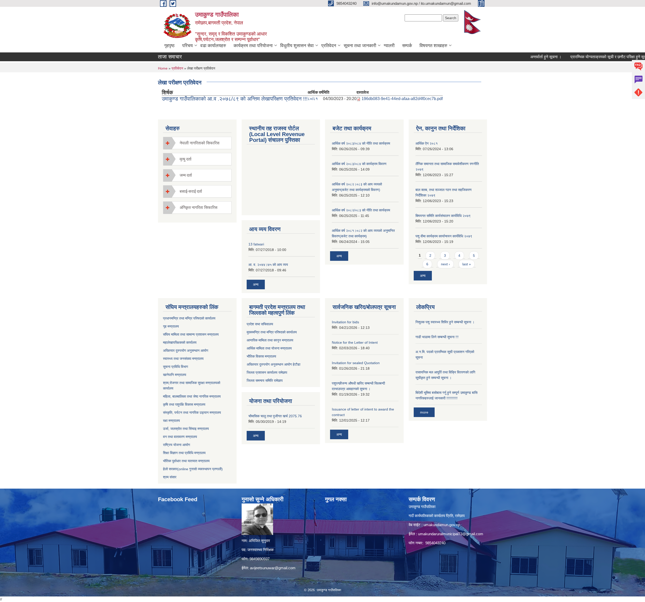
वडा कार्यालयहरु (213, 45)
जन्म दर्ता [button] (186, 175)
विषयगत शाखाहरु (433, 45)
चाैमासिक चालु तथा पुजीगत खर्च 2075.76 (275, 416)
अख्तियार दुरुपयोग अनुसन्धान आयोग (185, 350)
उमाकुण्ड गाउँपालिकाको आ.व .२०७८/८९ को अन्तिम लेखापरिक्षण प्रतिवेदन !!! (235, 99)
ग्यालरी (389, 45)
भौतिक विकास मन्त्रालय (261, 356)
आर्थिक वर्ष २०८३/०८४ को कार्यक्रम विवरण (359, 164)
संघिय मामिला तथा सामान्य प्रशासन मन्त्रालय (191, 334)
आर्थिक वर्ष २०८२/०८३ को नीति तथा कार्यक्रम (361, 210)
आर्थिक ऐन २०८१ (426, 143)
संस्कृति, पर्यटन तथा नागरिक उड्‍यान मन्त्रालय (192, 412)
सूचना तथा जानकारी (360, 45)
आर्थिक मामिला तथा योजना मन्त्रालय (269, 348)
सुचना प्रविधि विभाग (175, 367)
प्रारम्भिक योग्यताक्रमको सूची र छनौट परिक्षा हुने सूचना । (596, 57)
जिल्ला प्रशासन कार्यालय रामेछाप (267, 372)
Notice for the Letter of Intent (355, 342)
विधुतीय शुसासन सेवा (297, 45)
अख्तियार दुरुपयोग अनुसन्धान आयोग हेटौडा (273, 364)
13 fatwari (256, 244)
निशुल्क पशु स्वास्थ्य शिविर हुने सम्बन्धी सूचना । (444, 322)
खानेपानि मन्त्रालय (174, 375)
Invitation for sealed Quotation (356, 363)
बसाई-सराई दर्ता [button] (191, 191)
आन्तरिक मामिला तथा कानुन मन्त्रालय (270, 340)
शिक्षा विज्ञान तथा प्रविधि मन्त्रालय (184, 453)
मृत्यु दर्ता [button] (185, 159)
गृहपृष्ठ (169, 45)
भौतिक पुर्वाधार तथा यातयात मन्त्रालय (186, 461)
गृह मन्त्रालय (171, 326)
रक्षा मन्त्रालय (171, 421)
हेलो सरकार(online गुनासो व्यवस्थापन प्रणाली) (193, 469)
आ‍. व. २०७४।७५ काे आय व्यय (268, 265)
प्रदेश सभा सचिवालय (260, 324)
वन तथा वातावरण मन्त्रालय (180, 437)
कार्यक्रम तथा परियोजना (253, 45)
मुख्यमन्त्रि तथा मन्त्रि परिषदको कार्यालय (272, 332)
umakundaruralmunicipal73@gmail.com (450, 534)
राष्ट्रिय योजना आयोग (176, 445)
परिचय (187, 45)
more (424, 412)
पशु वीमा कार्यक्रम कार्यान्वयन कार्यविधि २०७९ (443, 236)
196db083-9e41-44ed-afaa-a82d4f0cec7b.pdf (402, 99)
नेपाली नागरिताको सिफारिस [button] (199, 143)
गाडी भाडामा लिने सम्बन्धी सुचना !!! (437, 337)
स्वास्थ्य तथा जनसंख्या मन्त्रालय (183, 359)
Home (163, 68)
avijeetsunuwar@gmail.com (273, 568)
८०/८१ (313, 99)
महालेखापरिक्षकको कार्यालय (180, 342)
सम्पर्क (407, 45)
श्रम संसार (169, 477)
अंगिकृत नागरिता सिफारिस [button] (198, 207)
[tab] (197, 143)
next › (445, 264)
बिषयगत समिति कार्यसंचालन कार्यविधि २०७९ (443, 216)
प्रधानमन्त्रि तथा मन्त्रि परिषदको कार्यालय (189, 318)
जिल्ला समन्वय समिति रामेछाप (265, 380)
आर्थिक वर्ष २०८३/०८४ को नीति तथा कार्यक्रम (361, 143)
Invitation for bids (345, 322)
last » (466, 264)
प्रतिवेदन (328, 45)
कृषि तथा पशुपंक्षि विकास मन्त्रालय (184, 404)
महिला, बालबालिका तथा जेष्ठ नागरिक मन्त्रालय (192, 396)
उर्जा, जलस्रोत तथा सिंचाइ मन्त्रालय (186, 429)
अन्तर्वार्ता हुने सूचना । (530, 57)
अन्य (256, 284)
